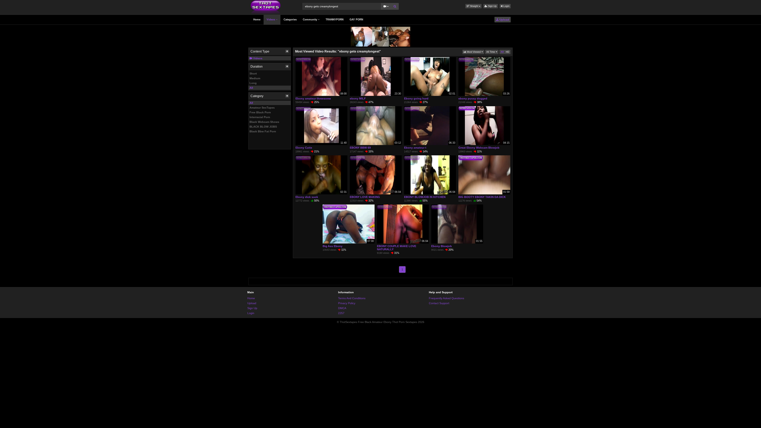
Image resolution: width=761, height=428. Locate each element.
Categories (290, 19)
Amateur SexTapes (262, 107)
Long (253, 83)
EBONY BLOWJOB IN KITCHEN (425, 197)
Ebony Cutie (303, 147)
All (251, 87)
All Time (492, 51)
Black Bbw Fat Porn (263, 131)
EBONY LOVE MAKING (365, 197)
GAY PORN (356, 19)
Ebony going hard (416, 98)
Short (253, 73)
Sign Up (492, 6)
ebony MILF (358, 98)
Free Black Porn (260, 112)
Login (506, 6)
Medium (255, 78)
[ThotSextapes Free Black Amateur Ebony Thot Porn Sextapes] (265, 7)
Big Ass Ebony (332, 246)
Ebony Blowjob (441, 246)
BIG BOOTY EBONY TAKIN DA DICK (482, 197)
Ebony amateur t (415, 147)
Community (310, 19)
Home (256, 19)
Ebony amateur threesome (313, 98)
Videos (271, 19)
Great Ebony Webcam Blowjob (478, 147)
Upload (504, 19)
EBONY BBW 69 (360, 147)
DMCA (342, 308)
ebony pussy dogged (472, 98)
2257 (341, 313)
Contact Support (439, 303)
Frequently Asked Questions (446, 298)
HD (507, 52)
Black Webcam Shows (264, 121)
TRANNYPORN (334, 19)
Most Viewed (475, 51)
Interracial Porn (260, 117)
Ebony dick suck (306, 197)
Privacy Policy (346, 303)
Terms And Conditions (351, 298)
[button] (473, 6)
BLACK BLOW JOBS (263, 126)
